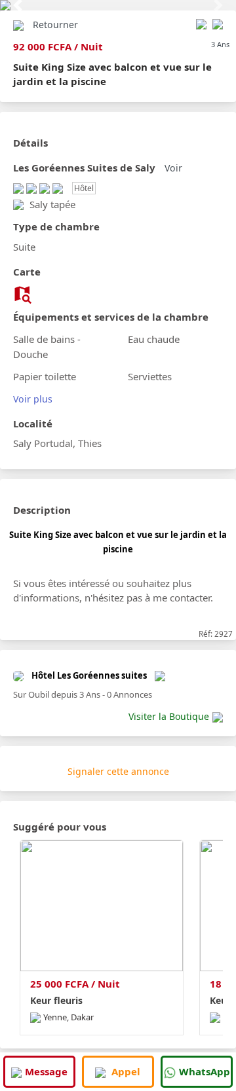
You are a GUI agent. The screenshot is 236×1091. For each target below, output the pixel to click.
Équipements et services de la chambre (110, 316)
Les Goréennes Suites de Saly (84, 167)
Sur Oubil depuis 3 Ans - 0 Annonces (82, 694)
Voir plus (32, 399)
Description (42, 509)
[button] (17, 5)
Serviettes (150, 376)
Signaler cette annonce (118, 771)
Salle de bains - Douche (47, 346)
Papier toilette (44, 376)
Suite (24, 246)
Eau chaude (154, 339)
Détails (30, 142)
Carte (27, 271)
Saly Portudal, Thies (57, 443)
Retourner (55, 24)
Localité (32, 423)
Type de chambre (56, 226)
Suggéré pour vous (59, 826)
